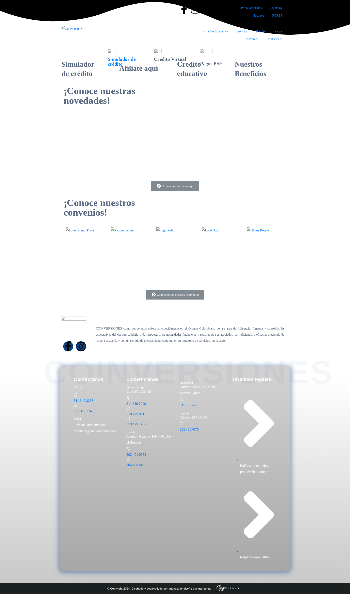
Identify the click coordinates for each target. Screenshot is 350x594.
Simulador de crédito (122, 62)
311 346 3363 (83, 400)
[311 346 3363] (76, 395)
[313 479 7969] (128, 418)
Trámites (261, 31)
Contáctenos (274, 39)
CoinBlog (276, 8)
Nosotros (258, 15)
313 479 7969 (136, 424)
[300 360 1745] (76, 405)
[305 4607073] (182, 424)
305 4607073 (189, 429)
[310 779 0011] (128, 408)
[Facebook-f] (184, 9)
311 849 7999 (136, 404)
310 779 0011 (136, 414)
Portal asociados (251, 8)
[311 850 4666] (182, 399)
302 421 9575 (136, 454)
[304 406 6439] (128, 459)
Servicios (242, 31)
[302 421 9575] (128, 449)
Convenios (251, 39)
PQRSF (277, 15)
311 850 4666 (189, 405)
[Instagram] (195, 9)
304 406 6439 (136, 465)
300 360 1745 (84, 411)
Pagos (278, 31)
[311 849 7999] (128, 398)
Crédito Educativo (216, 31)
